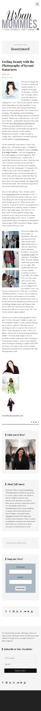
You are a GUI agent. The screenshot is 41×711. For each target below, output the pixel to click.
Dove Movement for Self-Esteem (22, 123)
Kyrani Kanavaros (22, 139)
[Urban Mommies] (19, 30)
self (8, 74)
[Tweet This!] (33, 422)
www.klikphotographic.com (12, 415)
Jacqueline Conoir (28, 255)
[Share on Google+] (38, 422)
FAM (4, 74)
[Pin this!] (36, 422)
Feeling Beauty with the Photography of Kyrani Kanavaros (18, 65)
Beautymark (10, 194)
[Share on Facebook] (31, 422)
